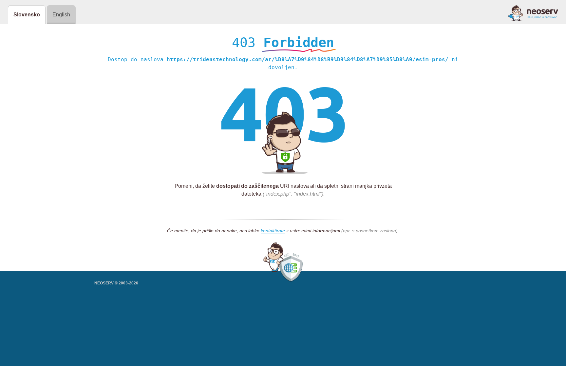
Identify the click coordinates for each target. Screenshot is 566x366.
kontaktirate (273, 230)
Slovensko (26, 14)
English (61, 14)
